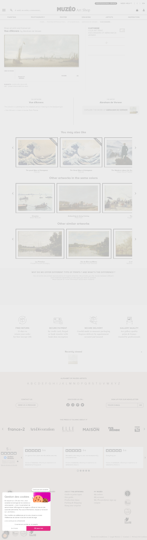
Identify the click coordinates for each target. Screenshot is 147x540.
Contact (126, 536)
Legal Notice (115, 536)
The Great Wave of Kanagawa (81, 171)
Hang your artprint (73, 505)
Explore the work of (106, 110)
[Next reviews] (145, 457)
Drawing (86, 17)
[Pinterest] (78, 406)
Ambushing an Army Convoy (78, 217)
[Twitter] (83, 406)
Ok (140, 405)
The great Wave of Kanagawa (37, 171)
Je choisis (14, 528)
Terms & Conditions (99, 536)
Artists (109, 17)
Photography (38, 17)
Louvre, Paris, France (30, 110)
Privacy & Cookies (139, 536)
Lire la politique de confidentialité (15, 521)
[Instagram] (73, 406)
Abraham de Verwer (89, 22)
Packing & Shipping (73, 502)
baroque (56, 107)
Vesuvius (35, 217)
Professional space (106, 3)
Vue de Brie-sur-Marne (89, 262)
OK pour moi (38, 528)
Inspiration (134, 17)
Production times (72, 500)
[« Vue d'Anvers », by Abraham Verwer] (73, 359)
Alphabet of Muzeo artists (74, 378)
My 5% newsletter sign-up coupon (105, 501)
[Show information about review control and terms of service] (18, 461)
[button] (5, 536)
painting (19, 107)
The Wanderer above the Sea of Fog (124, 171)
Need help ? (126, 3)
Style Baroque (73, 22)
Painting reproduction (56, 22)
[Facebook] (68, 406)
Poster (63, 17)
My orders (98, 494)
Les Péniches (40, 262)
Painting (11, 17)
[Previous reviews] (21, 457)
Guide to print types (73, 494)
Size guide (69, 497)
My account (99, 497)
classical (32, 107)
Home (42, 22)
